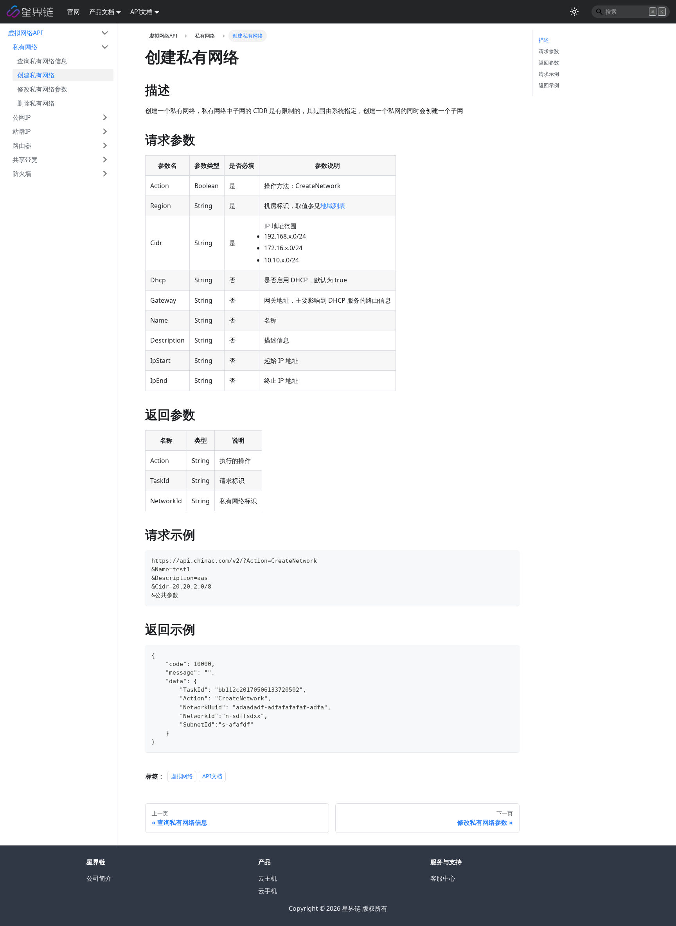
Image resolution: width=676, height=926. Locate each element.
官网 (73, 11)
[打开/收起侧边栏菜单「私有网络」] (104, 47)
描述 (544, 39)
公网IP (22, 117)
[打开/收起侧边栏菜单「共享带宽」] (104, 159)
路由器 (22, 145)
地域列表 (332, 205)
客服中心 (442, 878)
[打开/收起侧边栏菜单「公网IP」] (104, 117)
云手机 (267, 891)
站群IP (22, 131)
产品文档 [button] (101, 11)
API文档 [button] (141, 11)
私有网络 (25, 47)
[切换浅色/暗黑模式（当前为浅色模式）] (574, 11)
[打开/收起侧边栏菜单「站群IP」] (104, 131)
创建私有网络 (36, 75)
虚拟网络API (25, 33)
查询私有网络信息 (42, 61)
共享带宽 (25, 159)
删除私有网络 (36, 103)
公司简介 (98, 878)
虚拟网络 (182, 776)
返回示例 (549, 85)
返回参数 (549, 62)
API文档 (212, 776)
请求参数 (549, 51)
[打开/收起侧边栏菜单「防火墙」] (104, 173)
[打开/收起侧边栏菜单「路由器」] (104, 145)
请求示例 (549, 73)
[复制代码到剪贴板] (509, 559)
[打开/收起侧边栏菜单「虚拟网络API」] (104, 33)
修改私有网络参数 (42, 89)
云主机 (267, 878)
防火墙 (22, 173)
